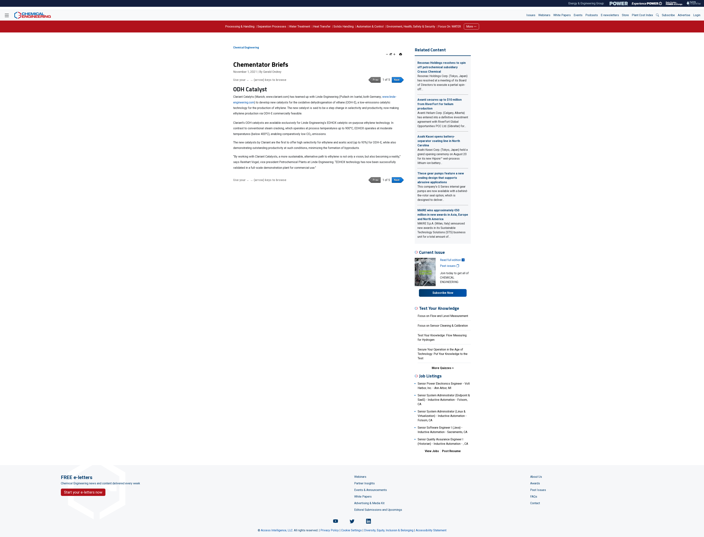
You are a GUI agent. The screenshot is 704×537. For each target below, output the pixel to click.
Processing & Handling (239, 26)
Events (578, 15)
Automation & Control (370, 26)
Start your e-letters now (83, 492)
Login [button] (696, 15)
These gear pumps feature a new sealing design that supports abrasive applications (440, 178)
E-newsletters (610, 15)
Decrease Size (387, 54)
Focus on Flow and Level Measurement (443, 316)
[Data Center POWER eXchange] (674, 3)
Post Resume (451, 451)
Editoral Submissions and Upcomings (378, 510)
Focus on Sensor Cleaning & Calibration (443, 325)
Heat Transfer (322, 26)
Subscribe (668, 15)
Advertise (684, 15)
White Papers (562, 15)
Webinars (544, 15)
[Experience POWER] (647, 3)
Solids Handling (343, 26)
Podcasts (591, 15)
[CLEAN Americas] (694, 3)
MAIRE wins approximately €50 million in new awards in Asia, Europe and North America (442, 215)
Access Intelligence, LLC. (277, 530)
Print (400, 54)
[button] (657, 15)
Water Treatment (299, 26)
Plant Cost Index (642, 15)
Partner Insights (364, 483)
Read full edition (451, 260)
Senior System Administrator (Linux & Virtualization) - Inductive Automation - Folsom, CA (442, 416)
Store (625, 15)
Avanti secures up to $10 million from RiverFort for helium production (439, 104)
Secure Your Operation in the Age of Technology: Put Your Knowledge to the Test (442, 354)
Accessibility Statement (431, 530)
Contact (535, 503)
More (470, 26)
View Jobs (432, 451)
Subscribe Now (442, 293)
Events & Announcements (370, 490)
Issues (530, 15)
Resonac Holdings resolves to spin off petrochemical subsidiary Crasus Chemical (441, 67)
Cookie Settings (351, 530)
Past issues (448, 266)
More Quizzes (441, 368)
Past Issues (538, 490)
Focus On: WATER (449, 26)
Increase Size (394, 54)
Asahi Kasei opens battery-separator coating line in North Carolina (438, 141)
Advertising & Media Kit (369, 503)
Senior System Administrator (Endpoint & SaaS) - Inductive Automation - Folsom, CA (444, 400)
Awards (535, 483)
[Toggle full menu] (6, 15)
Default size (390, 54)
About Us (536, 476)
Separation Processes (271, 26)
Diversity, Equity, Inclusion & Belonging (388, 530)
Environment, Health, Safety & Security (410, 26)
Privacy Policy (329, 530)
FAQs (533, 496)
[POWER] (619, 3)
